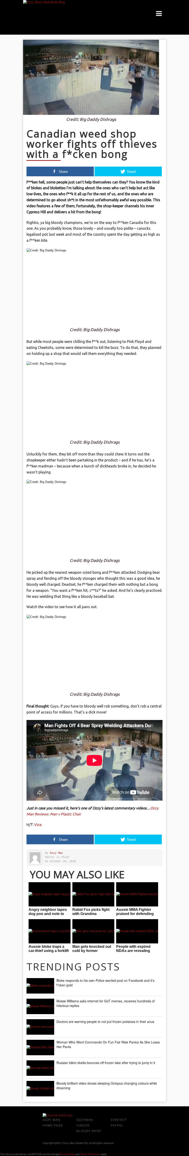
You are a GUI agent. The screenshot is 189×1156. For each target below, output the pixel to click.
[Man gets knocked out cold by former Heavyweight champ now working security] (93, 931)
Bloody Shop (89, 1131)
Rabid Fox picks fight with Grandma (90, 912)
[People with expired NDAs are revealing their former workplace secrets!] (137, 931)
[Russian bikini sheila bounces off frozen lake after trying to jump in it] (40, 1068)
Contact (119, 1120)
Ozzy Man (56, 852)
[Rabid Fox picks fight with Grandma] (93, 894)
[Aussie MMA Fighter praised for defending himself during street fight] (137, 894)
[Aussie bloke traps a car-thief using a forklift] (50, 931)
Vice (37, 825)
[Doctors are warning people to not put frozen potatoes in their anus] (40, 1027)
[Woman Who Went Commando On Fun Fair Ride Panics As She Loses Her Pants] (40, 1047)
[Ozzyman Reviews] (57, 1115)
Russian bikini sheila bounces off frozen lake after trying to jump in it (105, 1062)
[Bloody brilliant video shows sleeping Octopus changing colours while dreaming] (40, 1088)
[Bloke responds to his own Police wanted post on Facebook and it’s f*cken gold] (40, 986)
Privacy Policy (67, 1154)
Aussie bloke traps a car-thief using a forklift (49, 949)
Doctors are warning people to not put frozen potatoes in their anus (105, 1021)
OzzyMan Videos (85, 1122)
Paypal (117, 1125)
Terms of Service (90, 1154)
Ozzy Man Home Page (53, 1122)
